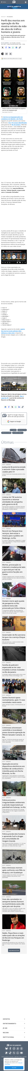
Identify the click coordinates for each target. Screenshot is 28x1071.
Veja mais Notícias (14, 950)
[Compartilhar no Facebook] (6, 47)
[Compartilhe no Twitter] (3, 47)
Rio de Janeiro (10, 16)
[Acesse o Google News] (16, 47)
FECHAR (14, 1067)
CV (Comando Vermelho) (18, 432)
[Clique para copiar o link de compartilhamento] (20, 47)
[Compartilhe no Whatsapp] (13, 47)
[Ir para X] (14, 1052)
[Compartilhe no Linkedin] (9, 47)
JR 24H (5, 1028)
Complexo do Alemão (6, 432)
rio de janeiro (13, 429)
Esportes (6, 1019)
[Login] (25, 2)
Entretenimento (9, 1024)
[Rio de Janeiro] (14, 6)
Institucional (8, 1037)
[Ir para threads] (21, 1048)
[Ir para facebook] (10, 1048)
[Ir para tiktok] (10, 1052)
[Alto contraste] (2, 53)
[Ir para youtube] (21, 1052)
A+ (7, 54)
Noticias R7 (3, 16)
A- (10, 54)
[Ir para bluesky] (6, 1048)
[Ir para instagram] (14, 1048)
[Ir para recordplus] (6, 1052)
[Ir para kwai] (17, 1048)
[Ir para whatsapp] (17, 1052)
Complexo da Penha (22, 429)
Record (6, 1033)
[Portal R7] (14, 2)
